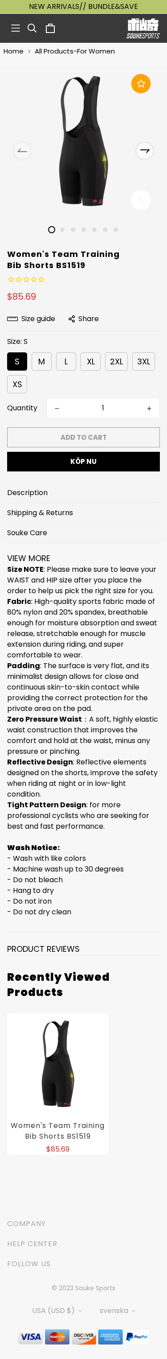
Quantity (22, 408)
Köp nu (83, 461)
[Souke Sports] (143, 28)
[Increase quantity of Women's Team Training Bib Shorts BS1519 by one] (149, 408)
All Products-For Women (75, 51)
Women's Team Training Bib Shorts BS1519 (58, 1130)
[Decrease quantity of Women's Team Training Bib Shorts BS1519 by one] (57, 408)
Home (14, 51)
